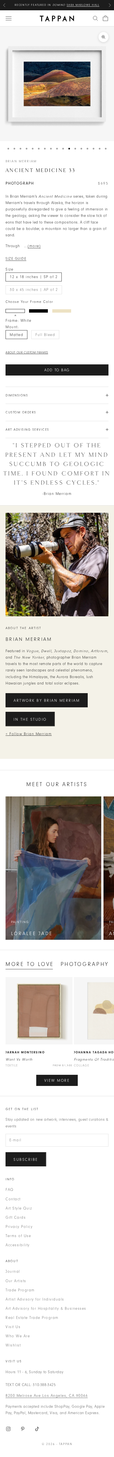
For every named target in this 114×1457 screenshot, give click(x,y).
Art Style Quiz (19, 1208)
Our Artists (16, 1281)
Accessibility (18, 1245)
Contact (13, 1199)
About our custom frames (27, 352)
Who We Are (18, 1336)
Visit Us (13, 1326)
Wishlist (13, 1345)
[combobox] (95, 18)
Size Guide (16, 259)
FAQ (10, 1189)
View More (57, 1080)
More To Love (30, 964)
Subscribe (26, 1159)
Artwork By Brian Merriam (47, 700)
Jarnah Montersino (25, 1052)
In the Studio (30, 719)
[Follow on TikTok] (37, 1429)
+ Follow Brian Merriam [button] (29, 734)
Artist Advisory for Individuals (35, 1299)
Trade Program (20, 1290)
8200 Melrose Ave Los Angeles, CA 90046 (47, 1395)
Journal (13, 1271)
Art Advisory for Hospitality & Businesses (46, 1308)
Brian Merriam (21, 161)
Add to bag (57, 370)
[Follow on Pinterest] (22, 1429)
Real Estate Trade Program (32, 1317)
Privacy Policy (19, 1226)
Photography (85, 964)
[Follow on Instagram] (8, 1429)
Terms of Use (18, 1235)
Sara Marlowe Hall (83, 5)
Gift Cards (16, 1217)
